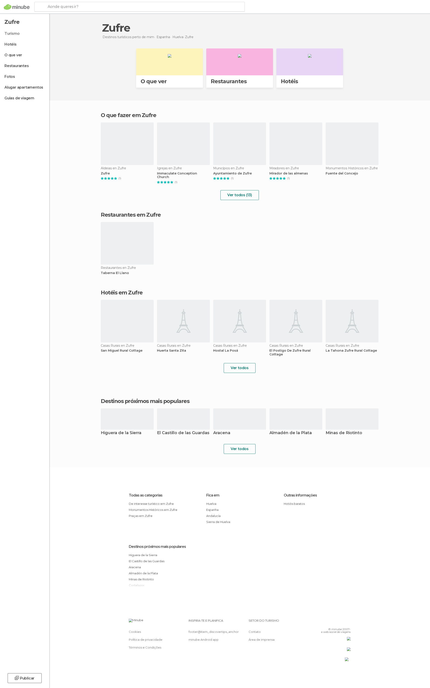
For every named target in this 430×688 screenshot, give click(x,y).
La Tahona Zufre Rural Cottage (351, 351)
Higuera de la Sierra (121, 433)
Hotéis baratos (294, 503)
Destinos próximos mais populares (145, 401)
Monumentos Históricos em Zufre (153, 510)
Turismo (12, 33)
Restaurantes (16, 66)
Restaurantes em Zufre (131, 214)
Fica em (212, 495)
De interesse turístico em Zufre (151, 503)
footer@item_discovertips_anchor (214, 632)
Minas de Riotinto (344, 433)
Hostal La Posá (225, 351)
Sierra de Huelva (218, 522)
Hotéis (10, 44)
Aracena (221, 433)
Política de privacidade (145, 639)
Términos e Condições (145, 647)
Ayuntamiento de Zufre (232, 173)
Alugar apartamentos (23, 87)
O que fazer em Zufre (128, 115)
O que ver (13, 55)
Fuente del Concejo (342, 173)
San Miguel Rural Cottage (121, 351)
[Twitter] (332, 622)
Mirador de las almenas (288, 173)
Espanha (212, 510)
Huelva (211, 503)
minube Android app (204, 639)
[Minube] (17, 7)
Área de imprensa (262, 639)
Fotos (9, 76)
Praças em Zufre (141, 516)
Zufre (105, 173)
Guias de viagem (19, 98)
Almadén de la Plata (290, 433)
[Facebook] (325, 622)
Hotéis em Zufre (122, 292)
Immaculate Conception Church (177, 175)
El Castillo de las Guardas (183, 433)
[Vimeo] (339, 622)
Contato (255, 632)
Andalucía (213, 516)
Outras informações (300, 495)
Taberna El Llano (115, 273)
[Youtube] (347, 622)
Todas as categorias (145, 495)
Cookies (135, 632)
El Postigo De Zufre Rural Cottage (290, 352)
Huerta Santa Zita (171, 351)
